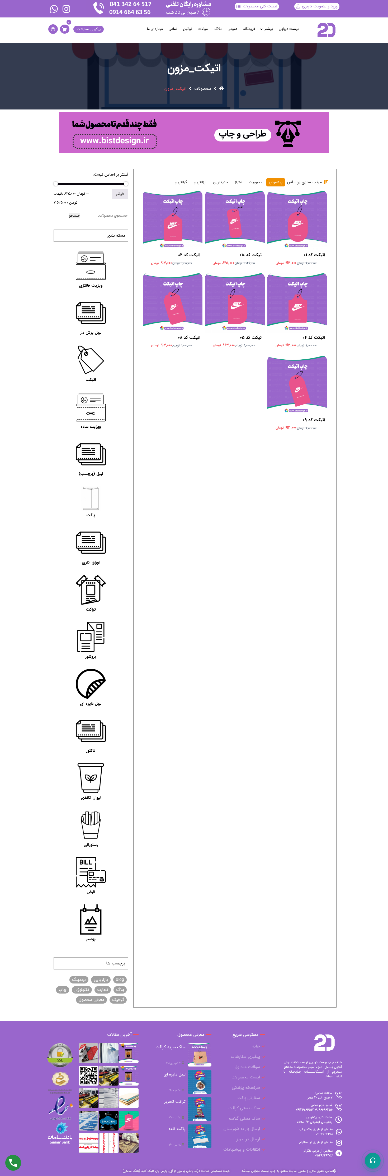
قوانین (187, 29)
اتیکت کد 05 (251, 338)
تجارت (102, 989)
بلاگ (218, 29)
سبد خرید (296, 214)
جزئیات (294, 224)
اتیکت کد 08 (189, 338)
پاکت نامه (177, 1128)
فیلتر (120, 194)
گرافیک (118, 999)
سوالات (203, 29)
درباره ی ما (155, 29)
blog (120, 979)
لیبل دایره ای (175, 1074)
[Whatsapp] (54, 9)
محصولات (202, 89)
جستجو (74, 215)
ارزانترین (200, 182)
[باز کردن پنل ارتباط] (373, 1161)
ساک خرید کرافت (170, 1047)
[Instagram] (66, 9)
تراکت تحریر (175, 1101)
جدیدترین (220, 182)
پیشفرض (275, 182)
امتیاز (238, 182)
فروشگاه (249, 29)
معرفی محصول (91, 999)
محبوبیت (255, 182)
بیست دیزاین (289, 29)
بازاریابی (101, 979)
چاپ (63, 989)
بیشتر (268, 29)
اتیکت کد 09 (314, 420)
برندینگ (79, 979)
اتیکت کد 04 (314, 338)
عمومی (233, 29)
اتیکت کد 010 (251, 255)
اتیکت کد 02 (189, 255)
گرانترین (181, 182)
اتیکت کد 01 (314, 255)
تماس (173, 29)
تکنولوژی (81, 989)
